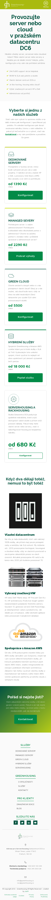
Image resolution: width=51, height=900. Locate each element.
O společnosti (25, 782)
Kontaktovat (25, 719)
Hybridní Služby (23, 763)
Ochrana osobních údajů (10, 896)
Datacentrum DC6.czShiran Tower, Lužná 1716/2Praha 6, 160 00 (25, 851)
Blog (19, 808)
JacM (26, 891)
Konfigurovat (25, 195)
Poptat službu (25, 377)
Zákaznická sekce (25, 804)
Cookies (21, 895)
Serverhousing (23, 768)
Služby (21, 786)
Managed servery (24, 755)
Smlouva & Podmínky (44, 896)
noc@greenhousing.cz (25, 883)
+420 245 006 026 (34, 869)
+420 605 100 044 (35, 866)
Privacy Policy (31, 896)
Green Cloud (21, 759)
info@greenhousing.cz (25, 881)
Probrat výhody (25, 256)
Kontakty (23, 790)
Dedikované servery (25, 751)
